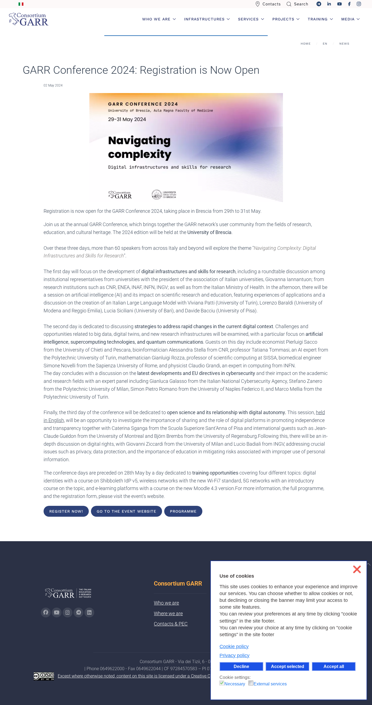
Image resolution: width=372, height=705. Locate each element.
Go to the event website (126, 511)
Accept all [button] (334, 666)
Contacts (272, 4)
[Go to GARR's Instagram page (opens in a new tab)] (46, 612)
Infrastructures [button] (204, 19)
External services (270, 684)
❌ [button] (357, 569)
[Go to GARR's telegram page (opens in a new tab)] (78, 612)
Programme (183, 511)
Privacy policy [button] (234, 655)
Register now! (66, 511)
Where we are (168, 613)
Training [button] (318, 19)
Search (301, 4)
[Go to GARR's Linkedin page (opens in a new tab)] (89, 612)
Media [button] (348, 19)
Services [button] (248, 19)
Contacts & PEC (171, 624)
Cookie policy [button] (234, 646)
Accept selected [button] (287, 666)
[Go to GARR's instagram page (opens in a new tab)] (67, 612)
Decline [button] (241, 666)
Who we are (166, 603)
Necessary (234, 684)
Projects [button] (283, 19)
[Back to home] (28, 19)
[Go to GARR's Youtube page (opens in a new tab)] (57, 612)
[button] (368, 564)
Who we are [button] (156, 19)
